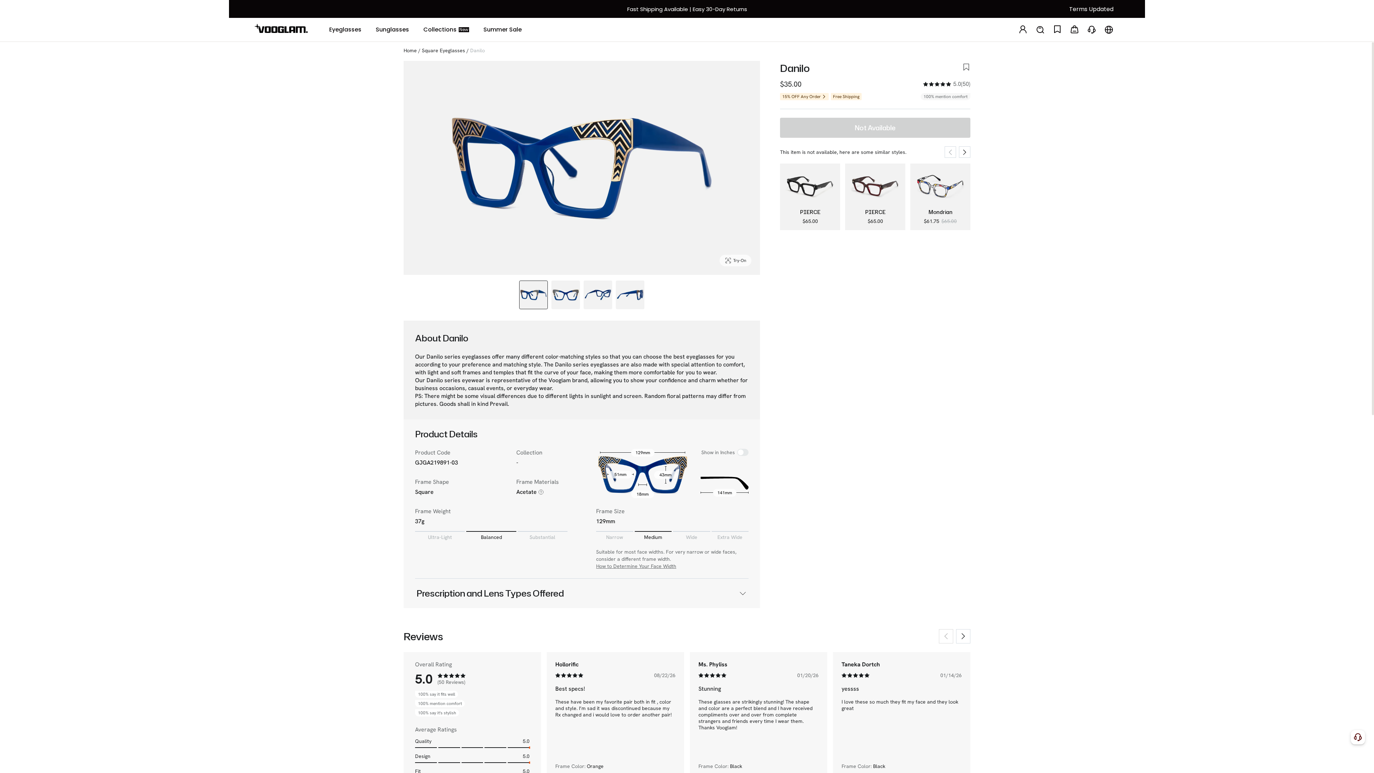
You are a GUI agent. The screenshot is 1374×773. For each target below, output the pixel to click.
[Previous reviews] (946, 636)
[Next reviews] (963, 636)
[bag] (1074, 29)
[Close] (1364, 758)
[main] (687, 762)
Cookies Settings (1210, 761)
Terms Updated (1091, 9)
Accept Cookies (1306, 761)
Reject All (1258, 761)
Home (410, 50)
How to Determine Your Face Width (636, 566)
